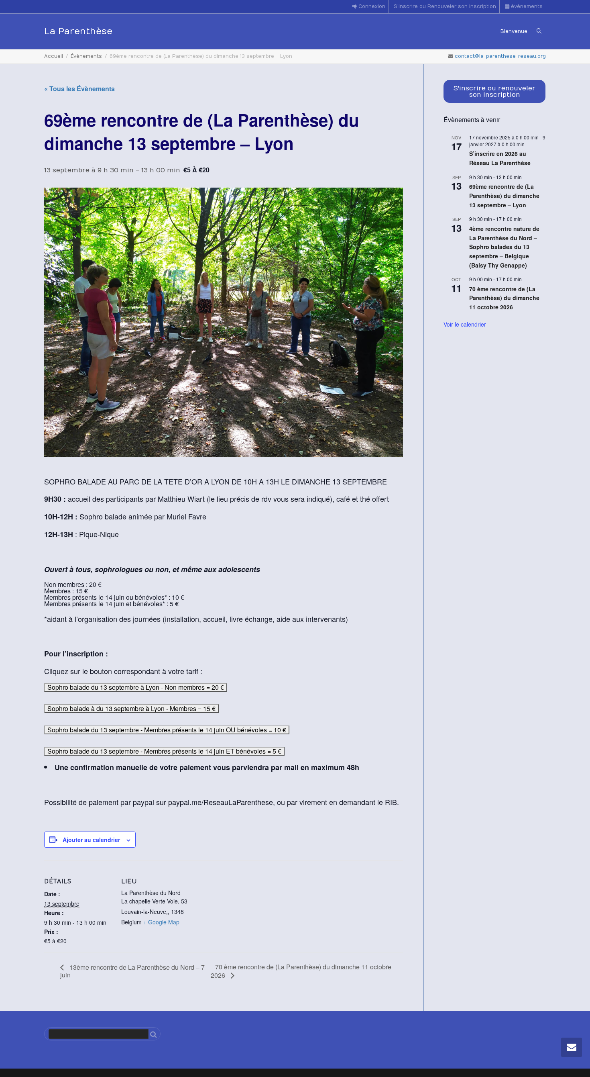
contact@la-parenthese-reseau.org (500, 56)
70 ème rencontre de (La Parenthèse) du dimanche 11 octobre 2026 (301, 970)
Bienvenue (513, 31)
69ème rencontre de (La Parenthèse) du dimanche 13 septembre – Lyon (504, 195)
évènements (526, 6)
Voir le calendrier (465, 324)
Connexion (371, 6)
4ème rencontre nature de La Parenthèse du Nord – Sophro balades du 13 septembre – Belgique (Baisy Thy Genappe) (504, 247)
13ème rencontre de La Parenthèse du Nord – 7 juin (132, 971)
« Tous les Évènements (79, 88)
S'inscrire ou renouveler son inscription (494, 91)
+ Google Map (161, 922)
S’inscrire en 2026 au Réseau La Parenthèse (500, 158)
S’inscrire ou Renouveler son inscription (445, 6)
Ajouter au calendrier (91, 840)
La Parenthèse (78, 31)
